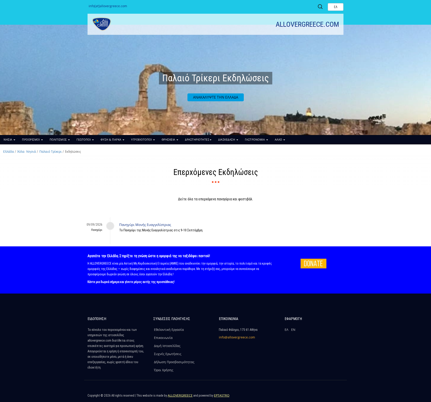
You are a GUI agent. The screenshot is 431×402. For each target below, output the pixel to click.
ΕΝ (293, 329)
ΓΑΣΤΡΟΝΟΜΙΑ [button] (255, 139)
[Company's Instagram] (329, 397)
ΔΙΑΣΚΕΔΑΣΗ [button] (227, 139)
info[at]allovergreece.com (108, 6)
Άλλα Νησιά (26, 151)
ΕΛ (286, 329)
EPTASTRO (221, 395)
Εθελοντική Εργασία (169, 329)
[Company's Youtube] (338, 397)
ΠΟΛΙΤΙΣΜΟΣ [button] (59, 139)
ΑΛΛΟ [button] (279, 139)
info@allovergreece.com (237, 337)
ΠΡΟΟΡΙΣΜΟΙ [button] (31, 139)
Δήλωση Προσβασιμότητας (174, 362)
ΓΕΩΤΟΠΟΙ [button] (84, 139)
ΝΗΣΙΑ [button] (8, 139)
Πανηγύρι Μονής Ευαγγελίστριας (145, 224)
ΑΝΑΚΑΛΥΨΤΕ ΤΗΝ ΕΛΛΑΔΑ (215, 97)
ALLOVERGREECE (180, 395)
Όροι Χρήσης (163, 370)
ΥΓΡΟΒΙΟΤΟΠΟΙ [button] (142, 139)
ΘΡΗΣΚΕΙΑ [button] (169, 139)
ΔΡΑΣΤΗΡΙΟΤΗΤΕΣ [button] (197, 139)
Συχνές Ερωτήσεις (167, 354)
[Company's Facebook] (310, 397)
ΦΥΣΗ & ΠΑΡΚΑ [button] (111, 139)
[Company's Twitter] (319, 397)
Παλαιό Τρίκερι (50, 151)
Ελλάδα (8, 151)
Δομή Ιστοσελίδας (167, 346)
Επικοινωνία (163, 338)
